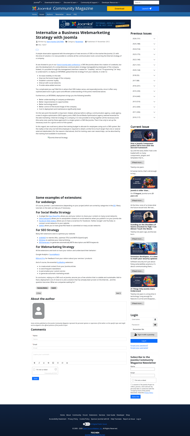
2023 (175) (136, 54)
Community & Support (89, 2)
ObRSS (41, 225)
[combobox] (146, 2)
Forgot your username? (139, 348)
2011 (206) (136, 112)
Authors (50, 14)
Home (34, 14)
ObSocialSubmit (45, 218)
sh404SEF (42, 238)
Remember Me (138, 329)
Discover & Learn (70, 2)
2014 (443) (136, 96)
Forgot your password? (139, 345)
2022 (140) (136, 59)
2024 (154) (136, 49)
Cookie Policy (84, 419)
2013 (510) (136, 102)
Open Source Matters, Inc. (93, 428)
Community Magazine (72, 8)
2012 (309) (136, 107)
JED (114, 205)
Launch (145, 8)
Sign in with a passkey (145, 335)
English (53, 288)
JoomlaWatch (55, 254)
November (79, 42)
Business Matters (42, 288)
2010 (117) (136, 117)
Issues (41, 14)
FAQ (75, 14)
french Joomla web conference (68, 65)
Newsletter (60, 14)
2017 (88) (136, 80)
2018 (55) (136, 75)
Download (119, 8)
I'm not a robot (140, 380)
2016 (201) (136, 86)
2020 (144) (136, 70)
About (68, 14)
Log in (144, 341)
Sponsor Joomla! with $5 (100, 419)
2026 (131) (136, 38)
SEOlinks (42, 240)
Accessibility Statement (57, 419)
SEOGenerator (44, 242)
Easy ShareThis (54, 216)
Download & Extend (52, 2)
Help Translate (116, 419)
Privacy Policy (148, 393)
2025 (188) (136, 44)
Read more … (138, 162)
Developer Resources (110, 2)
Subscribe (135, 397)
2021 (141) (136, 65)
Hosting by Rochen (95, 435)
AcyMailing (61, 262)
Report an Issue (129, 419)
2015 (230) (136, 91)
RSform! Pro (40, 258)
